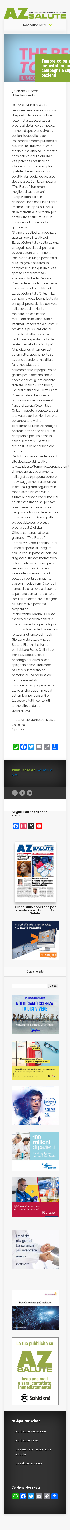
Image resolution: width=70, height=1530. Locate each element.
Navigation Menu (35, 25)
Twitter (30, 793)
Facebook (22, 793)
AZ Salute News (26, 1440)
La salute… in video (28, 1463)
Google (15, 793)
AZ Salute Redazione (30, 1431)
